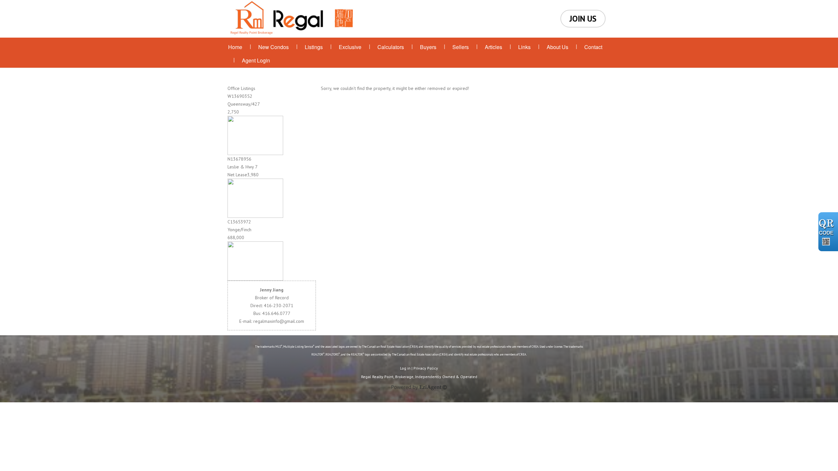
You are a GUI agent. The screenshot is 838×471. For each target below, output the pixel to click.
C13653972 (239, 222)
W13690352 (240, 96)
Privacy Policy (425, 368)
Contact (593, 47)
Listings (314, 47)
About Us (557, 47)
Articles (493, 47)
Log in (405, 368)
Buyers (428, 47)
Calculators (390, 47)
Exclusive (350, 47)
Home (235, 47)
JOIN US (583, 18)
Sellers (460, 47)
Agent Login (256, 60)
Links (524, 47)
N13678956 (239, 159)
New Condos (273, 47)
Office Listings (241, 88)
